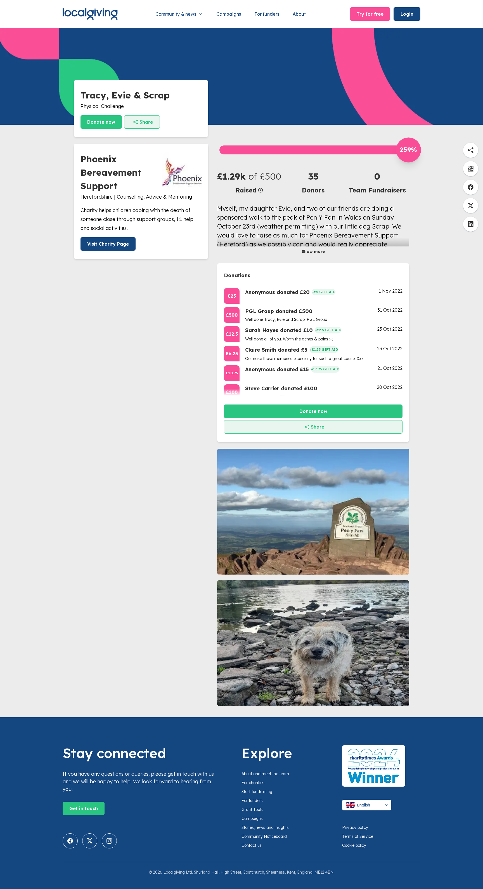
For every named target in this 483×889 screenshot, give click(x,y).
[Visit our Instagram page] (109, 840)
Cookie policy (354, 845)
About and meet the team (265, 773)
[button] (249, 182)
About (299, 14)
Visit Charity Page (108, 244)
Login (407, 14)
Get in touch (83, 808)
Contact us (252, 845)
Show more (313, 251)
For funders (266, 14)
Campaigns (228, 14)
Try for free (370, 14)
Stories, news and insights (265, 827)
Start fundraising (257, 791)
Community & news (175, 14)
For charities (253, 782)
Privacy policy (355, 827)
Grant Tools (252, 809)
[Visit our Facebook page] (70, 840)
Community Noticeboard (264, 836)
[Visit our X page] (89, 840)
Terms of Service (357, 836)
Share (146, 122)
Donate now (101, 122)
